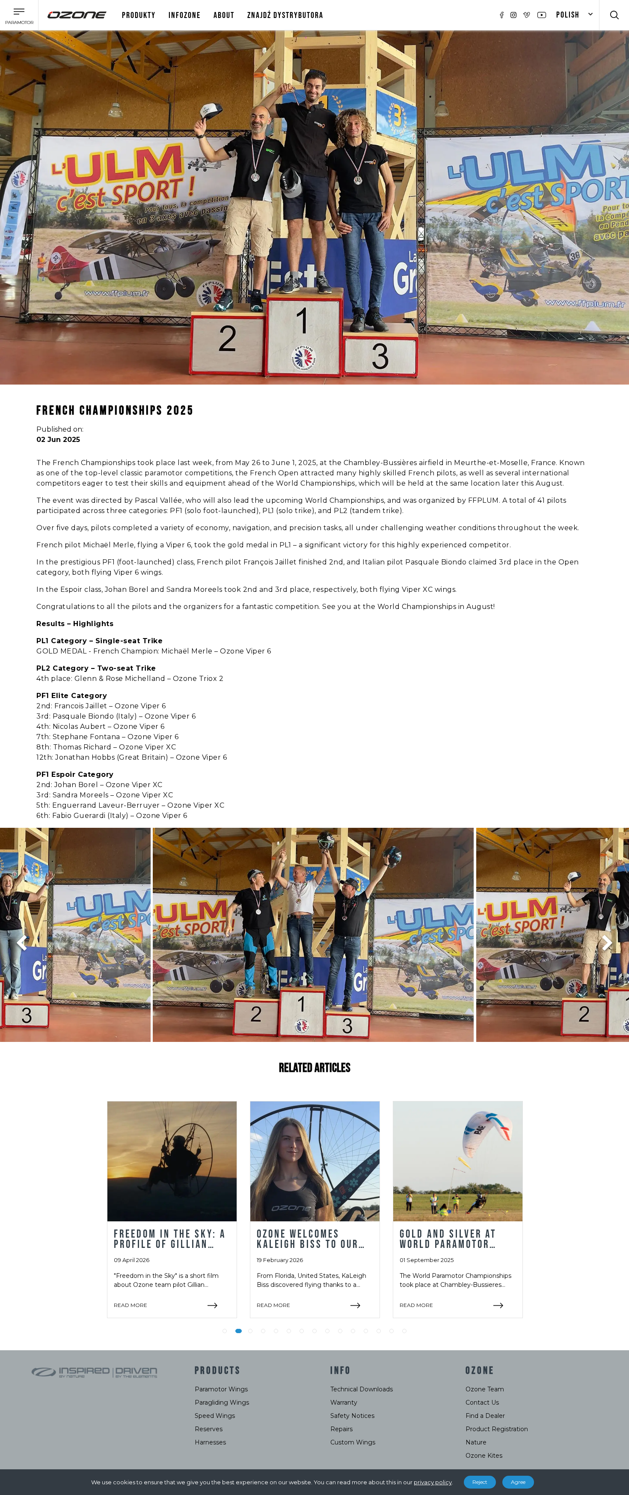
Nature (476, 1442)
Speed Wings (215, 1416)
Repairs (341, 1429)
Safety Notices (352, 1416)
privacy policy (433, 1482)
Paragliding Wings (222, 1402)
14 (391, 1331)
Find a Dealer (485, 1416)
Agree (518, 1482)
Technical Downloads (361, 1389)
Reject (479, 1482)
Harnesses (210, 1442)
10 (340, 1331)
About (224, 15)
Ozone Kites (484, 1455)
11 (353, 1331)
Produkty (139, 15)
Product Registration (497, 1429)
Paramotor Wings (221, 1389)
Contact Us (482, 1402)
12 (366, 1331)
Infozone (185, 15)
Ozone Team (485, 1389)
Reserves (209, 1429)
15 (404, 1331)
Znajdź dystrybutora (285, 15)
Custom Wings (352, 1442)
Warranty (343, 1402)
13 (379, 1331)
